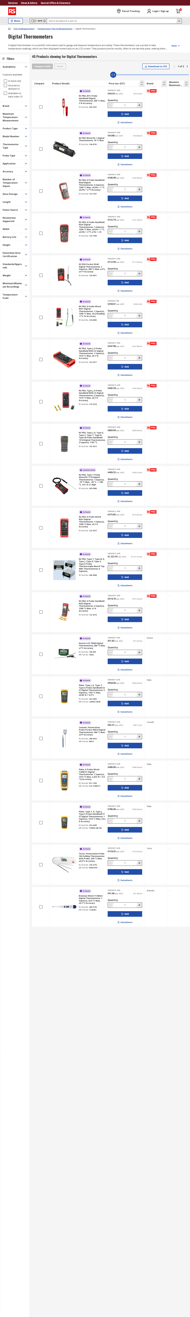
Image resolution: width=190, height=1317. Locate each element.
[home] (9, 29)
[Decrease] (110, 105)
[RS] (12, 11)
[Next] (187, 66)
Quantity (113, 100)
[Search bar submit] (179, 20)
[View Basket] (178, 11)
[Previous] (174, 66)
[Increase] (139, 105)
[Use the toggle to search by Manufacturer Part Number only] (44, 21)
